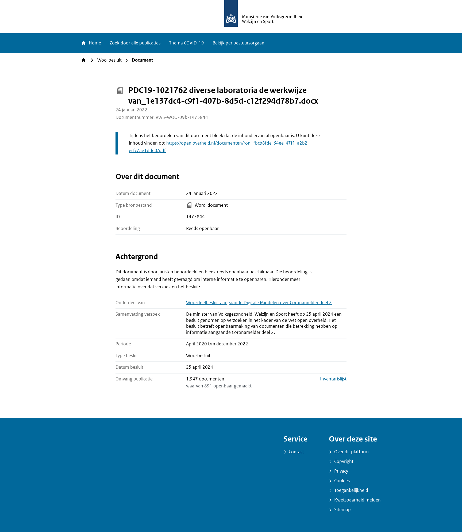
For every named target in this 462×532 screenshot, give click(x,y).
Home (94, 43)
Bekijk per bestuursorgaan (238, 43)
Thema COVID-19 (186, 43)
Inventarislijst (333, 379)
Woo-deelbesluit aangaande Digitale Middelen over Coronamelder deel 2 (259, 302)
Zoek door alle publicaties (135, 43)
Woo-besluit (109, 60)
